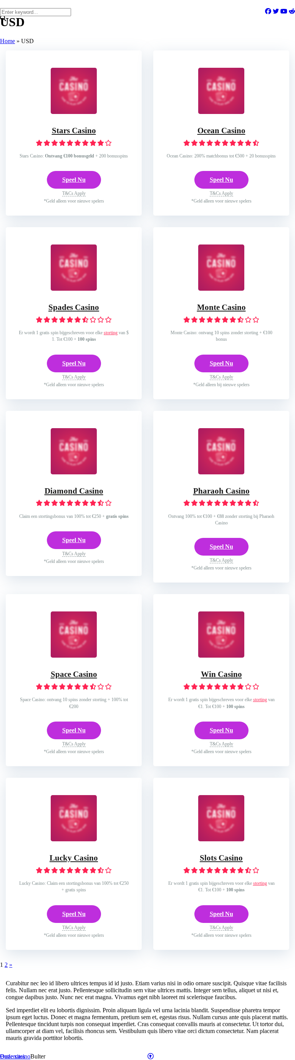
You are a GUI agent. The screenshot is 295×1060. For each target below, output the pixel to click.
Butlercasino (15, 1056)
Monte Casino (221, 307)
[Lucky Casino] (74, 839)
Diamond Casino (74, 491)
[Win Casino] (221, 655)
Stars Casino (74, 130)
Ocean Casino (221, 130)
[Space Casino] (74, 655)
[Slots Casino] (221, 839)
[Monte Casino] (221, 288)
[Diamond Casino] (74, 472)
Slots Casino (221, 857)
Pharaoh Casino (221, 491)
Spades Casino (73, 307)
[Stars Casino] (74, 112)
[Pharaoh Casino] (221, 472)
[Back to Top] (151, 1056)
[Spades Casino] (74, 288)
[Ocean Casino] (221, 112)
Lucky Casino (74, 857)
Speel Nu (74, 179)
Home (7, 41)
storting (111, 332)
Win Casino (221, 674)
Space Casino (74, 674)
